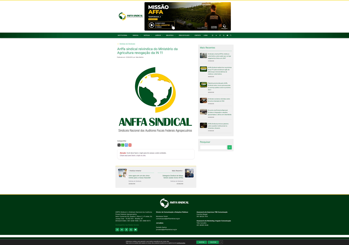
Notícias (147, 35)
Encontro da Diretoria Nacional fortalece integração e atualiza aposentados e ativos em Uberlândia (219, 112)
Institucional (122, 35)
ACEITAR (201, 242)
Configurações (180, 243)
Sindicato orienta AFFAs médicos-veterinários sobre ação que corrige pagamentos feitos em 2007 (219, 56)
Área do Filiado (184, 35)
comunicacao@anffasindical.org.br (168, 218)
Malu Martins (139, 57)
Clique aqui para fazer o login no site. (133, 155)
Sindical (136, 35)
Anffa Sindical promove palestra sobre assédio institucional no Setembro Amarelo (218, 126)
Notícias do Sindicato (127, 44)
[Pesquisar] (229, 147)
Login (205, 35)
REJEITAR (213, 242)
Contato (198, 35)
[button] (231, 35)
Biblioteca (170, 35)
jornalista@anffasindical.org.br (166, 229)
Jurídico (158, 35)
